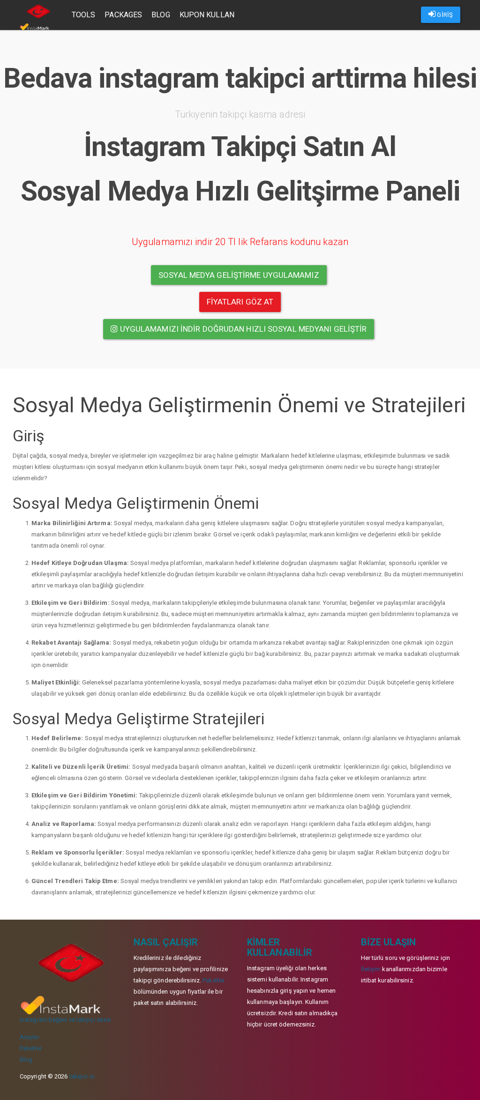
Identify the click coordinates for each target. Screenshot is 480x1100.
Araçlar (29, 1037)
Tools (84, 14)
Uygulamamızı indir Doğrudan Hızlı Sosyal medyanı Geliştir (242, 329)
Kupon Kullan (207, 14)
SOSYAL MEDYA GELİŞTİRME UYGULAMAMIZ (238, 275)
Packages (123, 14)
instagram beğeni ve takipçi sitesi (65, 1019)
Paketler (31, 1048)
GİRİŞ (444, 14)
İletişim (371, 969)
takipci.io (82, 1076)
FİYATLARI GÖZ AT (240, 301)
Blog (160, 14)
